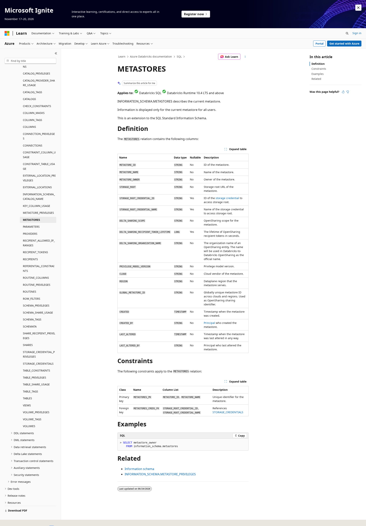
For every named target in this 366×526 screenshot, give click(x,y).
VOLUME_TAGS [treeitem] (32, 419)
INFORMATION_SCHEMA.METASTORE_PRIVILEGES (160, 474)
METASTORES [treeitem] (31, 220)
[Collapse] (56, 53)
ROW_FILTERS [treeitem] (31, 298)
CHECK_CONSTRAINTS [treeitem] (37, 106)
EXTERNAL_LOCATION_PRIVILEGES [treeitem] (39, 178)
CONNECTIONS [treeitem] (32, 145)
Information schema (139, 469)
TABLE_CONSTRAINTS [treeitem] (36, 370)
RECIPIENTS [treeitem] (30, 259)
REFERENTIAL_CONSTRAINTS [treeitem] (38, 268)
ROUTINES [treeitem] (29, 291)
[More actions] (245, 57)
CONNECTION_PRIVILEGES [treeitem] (39, 136)
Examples (317, 74)
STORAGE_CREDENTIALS (228, 412)
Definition (318, 64)
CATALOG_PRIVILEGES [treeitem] (36, 73)
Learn (121, 56)
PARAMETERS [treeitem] (31, 226)
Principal (209, 323)
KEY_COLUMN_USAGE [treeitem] (36, 206)
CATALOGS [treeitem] (29, 99)
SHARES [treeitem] (28, 345)
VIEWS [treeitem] (27, 405)
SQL (179, 56)
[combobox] (30, 61)
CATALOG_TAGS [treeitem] (32, 92)
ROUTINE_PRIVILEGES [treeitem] (36, 285)
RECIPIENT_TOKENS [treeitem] (35, 252)
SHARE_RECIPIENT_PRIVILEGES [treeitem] (39, 335)
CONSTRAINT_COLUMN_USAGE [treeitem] (39, 155)
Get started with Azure (344, 43)
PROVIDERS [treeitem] (30, 233)
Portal (319, 43)
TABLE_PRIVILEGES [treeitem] (34, 377)
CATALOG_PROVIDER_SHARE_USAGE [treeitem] (39, 83)
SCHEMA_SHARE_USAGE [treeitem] (38, 312)
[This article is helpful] (343, 92)
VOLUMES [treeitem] (29, 426)
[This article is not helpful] (347, 92)
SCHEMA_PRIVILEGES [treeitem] (36, 305)
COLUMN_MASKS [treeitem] (34, 113)
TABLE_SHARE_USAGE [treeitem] (36, 384)
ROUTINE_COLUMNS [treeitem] (36, 277)
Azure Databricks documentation (151, 56)
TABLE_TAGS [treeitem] (30, 391)
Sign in (356, 33)
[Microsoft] (7, 33)
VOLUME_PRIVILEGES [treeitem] (36, 412)
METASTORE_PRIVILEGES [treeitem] (38, 213)
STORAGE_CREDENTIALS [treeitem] (38, 363)
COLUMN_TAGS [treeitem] (32, 120)
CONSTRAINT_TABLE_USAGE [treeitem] (39, 166)
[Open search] (347, 33)
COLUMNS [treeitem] (29, 127)
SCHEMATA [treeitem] (30, 326)
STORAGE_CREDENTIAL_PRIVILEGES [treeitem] (39, 354)
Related (316, 79)
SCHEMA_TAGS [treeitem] (32, 319)
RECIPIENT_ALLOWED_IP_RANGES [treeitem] (39, 243)
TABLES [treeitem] (27, 398)
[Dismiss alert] (358, 8)
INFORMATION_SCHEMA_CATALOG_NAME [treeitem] (39, 196)
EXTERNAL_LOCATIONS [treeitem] (37, 187)
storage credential (227, 198)
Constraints (318, 68)
